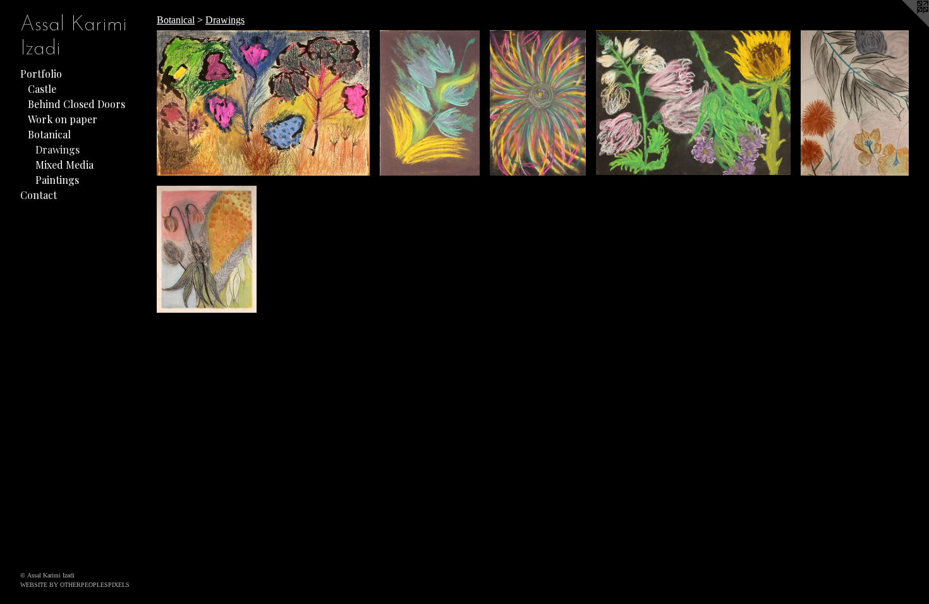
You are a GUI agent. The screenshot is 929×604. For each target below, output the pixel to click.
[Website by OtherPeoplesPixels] (903, 25)
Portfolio (41, 73)
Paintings (57, 179)
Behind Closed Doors (76, 104)
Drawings (57, 149)
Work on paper (62, 119)
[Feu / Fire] (429, 103)
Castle (42, 88)
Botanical (49, 134)
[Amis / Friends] (693, 102)
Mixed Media (64, 164)
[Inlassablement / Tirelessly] (538, 103)
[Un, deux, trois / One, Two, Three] (263, 103)
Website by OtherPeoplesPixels (75, 584)
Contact (38, 195)
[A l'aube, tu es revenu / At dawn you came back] (207, 249)
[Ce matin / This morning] (855, 103)
